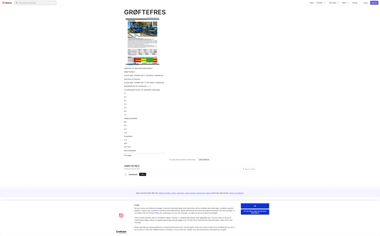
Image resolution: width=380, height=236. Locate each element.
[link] (311, 3)
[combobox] (37, 3)
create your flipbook (236, 193)
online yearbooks (177, 193)
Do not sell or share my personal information (255, 212)
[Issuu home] (7, 3)
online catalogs (190, 193)
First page (127, 155)
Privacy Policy (154, 213)
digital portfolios (165, 193)
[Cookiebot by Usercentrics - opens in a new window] (121, 232)
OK (255, 206)
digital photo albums (204, 193)
